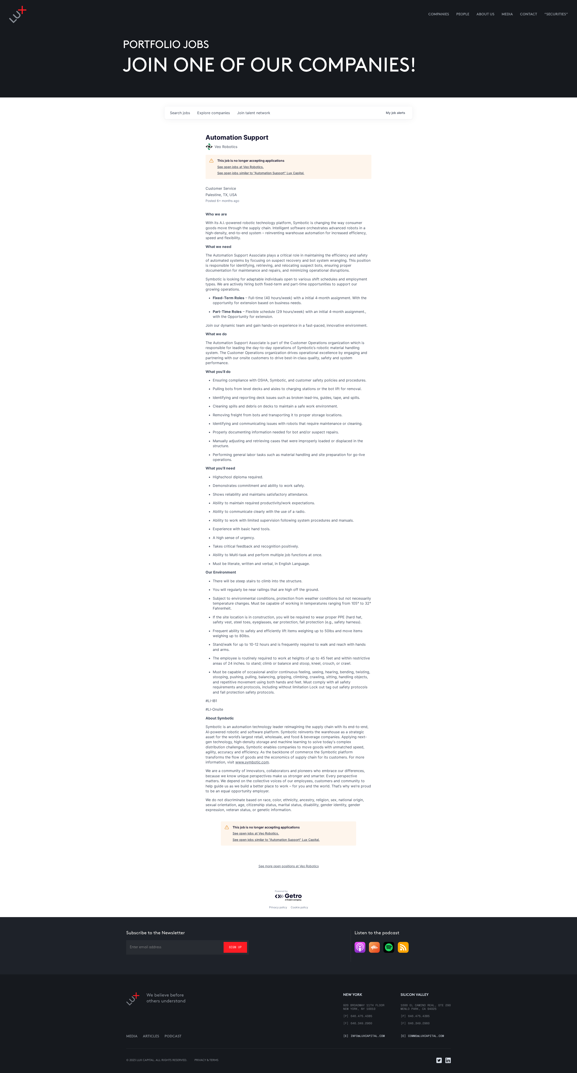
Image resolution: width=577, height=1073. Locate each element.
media (507, 14)
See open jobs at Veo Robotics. (240, 167)
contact (528, 14)
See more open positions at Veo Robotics (289, 866)
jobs (180, 113)
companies (213, 113)
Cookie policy (299, 907)
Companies (438, 14)
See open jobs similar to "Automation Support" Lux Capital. (260, 173)
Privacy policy (278, 907)
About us (485, 14)
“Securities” (556, 14)
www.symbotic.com (252, 762)
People (462, 14)
